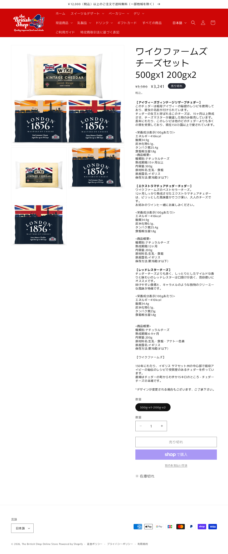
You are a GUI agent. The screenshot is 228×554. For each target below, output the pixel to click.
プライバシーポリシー (120, 544)
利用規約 (143, 544)
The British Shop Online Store (40, 544)
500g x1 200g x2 (154, 408)
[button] (87, 13)
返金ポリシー (95, 544)
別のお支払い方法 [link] (176, 465)
